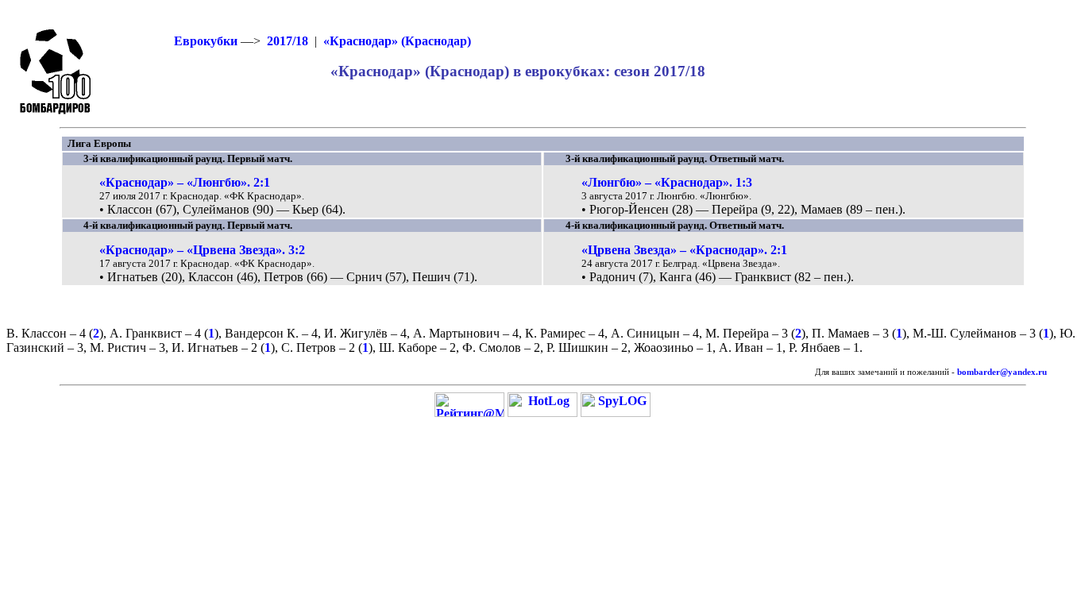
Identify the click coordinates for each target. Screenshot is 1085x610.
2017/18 (287, 41)
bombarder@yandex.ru (1002, 372)
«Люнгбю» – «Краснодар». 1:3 (666, 182)
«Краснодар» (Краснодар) (397, 41)
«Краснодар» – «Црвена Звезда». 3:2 (202, 250)
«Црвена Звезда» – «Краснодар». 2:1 (684, 250)
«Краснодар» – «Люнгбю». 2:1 (184, 182)
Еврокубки (205, 41)
